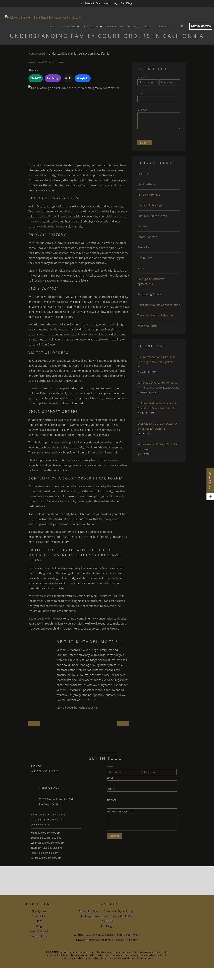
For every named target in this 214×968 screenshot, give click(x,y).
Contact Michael (39, 936)
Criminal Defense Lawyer (153, 216)
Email (140, 93)
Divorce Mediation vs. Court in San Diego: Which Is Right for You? (156, 362)
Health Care (144, 258)
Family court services (91, 334)
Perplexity (53, 78)
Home (32, 53)
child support (72, 420)
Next (34, 724)
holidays (57, 381)
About (53, 26)
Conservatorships (148, 195)
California (143, 174)
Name (141, 76)
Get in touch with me (41, 618)
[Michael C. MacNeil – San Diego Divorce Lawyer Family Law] (43, 17)
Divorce (142, 226)
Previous (123, 724)
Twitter (175, 932)
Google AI (82, 78)
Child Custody (146, 184)
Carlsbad (107, 921)
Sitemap (133, 940)
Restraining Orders (149, 294)
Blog (148, 26)
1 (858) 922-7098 (48, 787)
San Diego (107, 926)
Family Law (68, 26)
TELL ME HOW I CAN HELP (120, 811)
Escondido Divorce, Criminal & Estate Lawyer (107, 911)
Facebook (169, 932)
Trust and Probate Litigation (155, 315)
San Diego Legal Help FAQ (122, 26)
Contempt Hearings (149, 205)
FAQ (38, 921)
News (61, 61)
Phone (111, 788)
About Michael (39, 931)
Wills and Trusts (147, 326)
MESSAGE (142, 109)
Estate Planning (147, 237)
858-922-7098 (88, 700)
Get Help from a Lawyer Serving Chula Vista (107, 916)
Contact (163, 26)
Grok (68, 78)
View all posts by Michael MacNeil (77, 707)
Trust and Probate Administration (158, 305)
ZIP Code (111, 800)
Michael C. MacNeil (85, 180)
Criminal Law (90, 26)
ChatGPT (36, 78)
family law (79, 568)
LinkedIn (180, 932)
